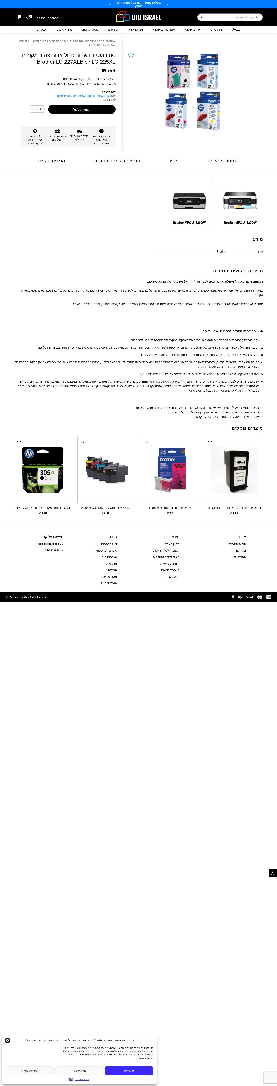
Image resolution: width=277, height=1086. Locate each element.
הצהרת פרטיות (82, 1079)
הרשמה (41, 17)
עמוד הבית (109, 41)
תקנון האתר (172, 544)
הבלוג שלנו (172, 576)
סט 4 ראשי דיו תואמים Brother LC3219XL (106, 508)
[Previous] (167, 4)
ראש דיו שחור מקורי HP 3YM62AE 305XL (43, 508)
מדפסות (216, 29)
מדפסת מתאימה (223, 160)
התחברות (53, 17)
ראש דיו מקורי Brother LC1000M (170, 508)
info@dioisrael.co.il (47, 543)
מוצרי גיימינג (64, 29)
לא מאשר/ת (79, 1071)
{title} (70, 1079)
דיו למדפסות (193, 29)
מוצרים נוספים (51, 160)
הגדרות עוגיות (29, 1071)
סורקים (113, 29)
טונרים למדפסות (164, 29)
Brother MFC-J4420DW (71, 96)
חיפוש (203, 17)
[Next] (109, 4)
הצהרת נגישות (170, 570)
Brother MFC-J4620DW (189, 222)
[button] (273, 873)
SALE (236, 29)
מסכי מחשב (90, 29)
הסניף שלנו (239, 557)
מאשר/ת (129, 1071)
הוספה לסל (81, 109)
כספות (41, 29)
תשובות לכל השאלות (166, 550)
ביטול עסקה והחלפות (166, 557)
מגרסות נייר (135, 29)
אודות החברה (237, 544)
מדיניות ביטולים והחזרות (117, 160)
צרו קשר (240, 550)
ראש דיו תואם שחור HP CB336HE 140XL (234, 508)
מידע (174, 160)
